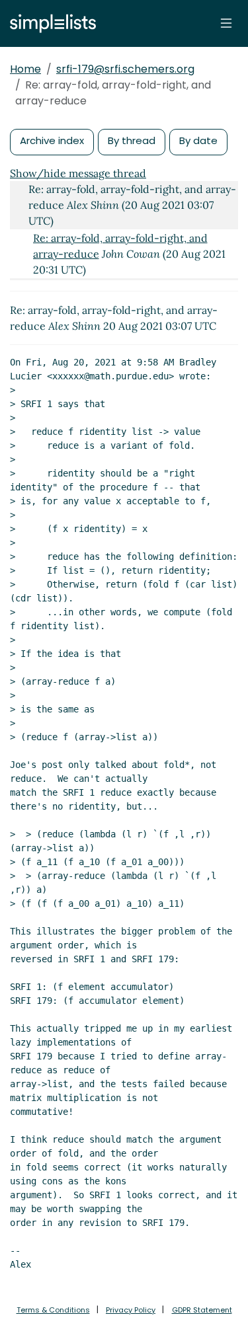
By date (198, 140)
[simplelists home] (49, 23)
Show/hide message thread (78, 173)
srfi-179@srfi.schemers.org (125, 69)
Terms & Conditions (53, 1310)
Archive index (52, 140)
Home (25, 69)
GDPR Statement (202, 1310)
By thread (131, 140)
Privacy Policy (130, 1310)
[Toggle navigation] (226, 23)
